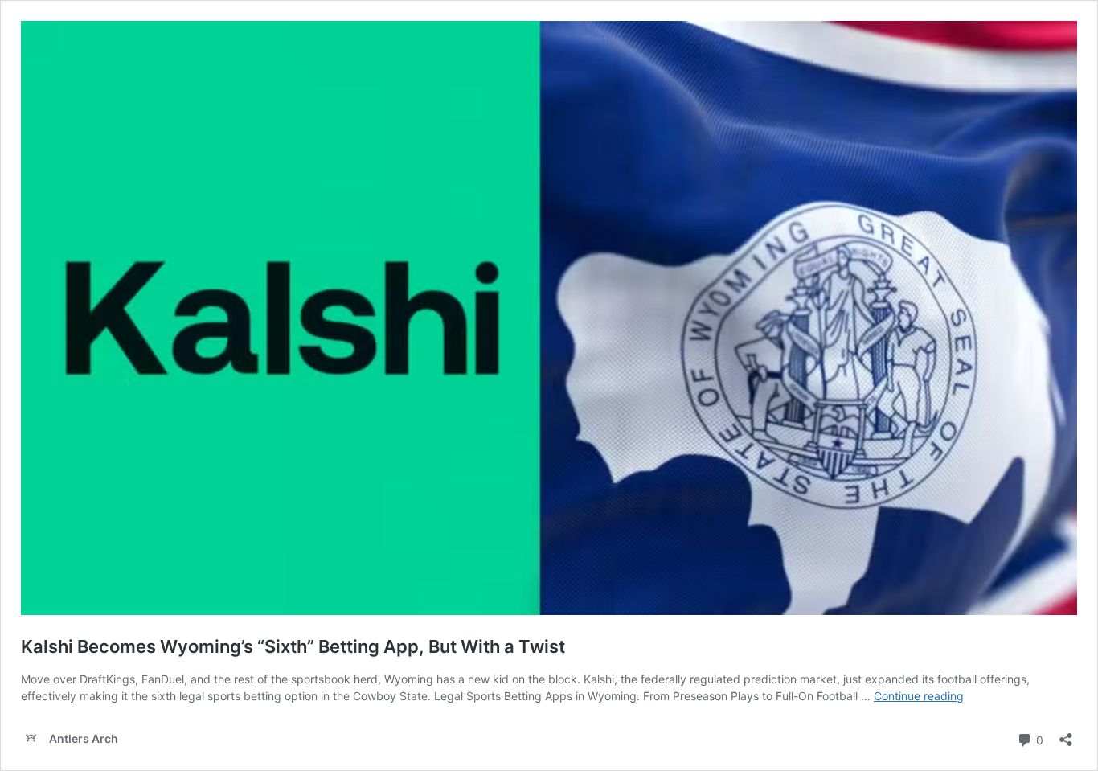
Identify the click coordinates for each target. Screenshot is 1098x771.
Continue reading (919, 696)
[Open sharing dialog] (1066, 734)
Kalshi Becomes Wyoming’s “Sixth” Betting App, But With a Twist (293, 646)
